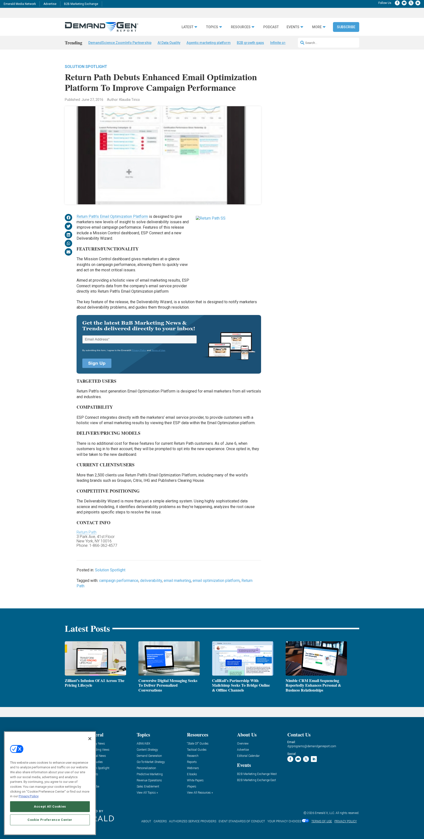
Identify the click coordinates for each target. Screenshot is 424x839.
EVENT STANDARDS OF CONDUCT (242, 821)
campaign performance (118, 580)
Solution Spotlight (86, 66)
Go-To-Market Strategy (151, 762)
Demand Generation (149, 756)
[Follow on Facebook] (397, 2)
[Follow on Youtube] (404, 2)
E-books (192, 774)
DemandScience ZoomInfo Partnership (119, 43)
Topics (212, 27)
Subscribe (346, 27)
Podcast (271, 27)
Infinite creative (282, 43)
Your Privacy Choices (284, 821)
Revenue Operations (149, 780)
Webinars (193, 768)
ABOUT (146, 821)
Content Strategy (147, 749)
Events (293, 27)
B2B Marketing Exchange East (256, 780)
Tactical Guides (197, 749)
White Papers (195, 780)
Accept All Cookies (50, 806)
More (317, 27)
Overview (243, 743)
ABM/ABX (143, 743)
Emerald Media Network (20, 3)
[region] (50, 783)
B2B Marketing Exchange (81, 3)
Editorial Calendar (248, 756)
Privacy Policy (29, 796)
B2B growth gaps (250, 43)
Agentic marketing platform (208, 43)
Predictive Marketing (150, 774)
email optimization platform (216, 580)
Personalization (146, 768)
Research (193, 756)
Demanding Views (97, 749)
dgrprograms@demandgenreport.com (311, 746)
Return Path (86, 532)
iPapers (191, 786)
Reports (192, 762)
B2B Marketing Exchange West (257, 774)
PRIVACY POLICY (345, 821)
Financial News (96, 756)
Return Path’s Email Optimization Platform (112, 216)
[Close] (89, 738)
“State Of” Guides (198, 743)
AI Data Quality (169, 43)
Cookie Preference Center (49, 820)
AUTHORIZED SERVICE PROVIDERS (192, 821)
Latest (187, 27)
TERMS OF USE (321, 821)
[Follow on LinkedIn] (417, 2)
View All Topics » (147, 792)
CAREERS (160, 821)
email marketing (177, 580)
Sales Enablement (148, 786)
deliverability (151, 580)
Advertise (49, 3)
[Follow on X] (411, 2)
